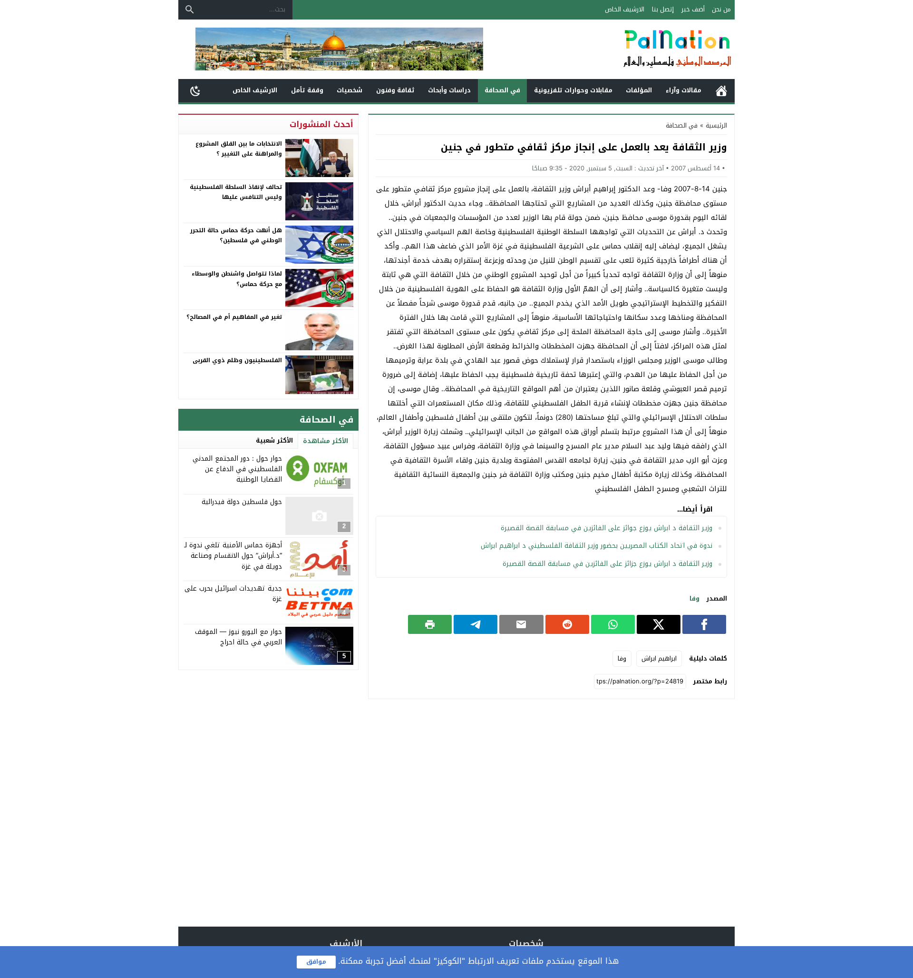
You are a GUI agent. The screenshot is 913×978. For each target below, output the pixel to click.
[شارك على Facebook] (704, 624)
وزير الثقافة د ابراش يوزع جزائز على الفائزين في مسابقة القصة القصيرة (607, 563)
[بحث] (189, 9)
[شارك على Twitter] (658, 624)
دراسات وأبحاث (449, 90)
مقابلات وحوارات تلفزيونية (573, 90)
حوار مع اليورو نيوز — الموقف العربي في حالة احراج (238, 637)
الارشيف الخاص (624, 9)
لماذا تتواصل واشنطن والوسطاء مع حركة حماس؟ (237, 278)
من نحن (721, 9)
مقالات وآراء (683, 90)
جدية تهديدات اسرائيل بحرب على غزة (233, 593)
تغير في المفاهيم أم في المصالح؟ (234, 317)
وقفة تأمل (307, 90)
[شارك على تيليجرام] (475, 624)
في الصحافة (502, 90)
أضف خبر (693, 9)
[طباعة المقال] (429, 624)
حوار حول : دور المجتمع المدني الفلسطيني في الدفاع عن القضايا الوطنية (237, 469)
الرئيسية (721, 90)
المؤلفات (639, 90)
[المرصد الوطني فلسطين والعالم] (629, 49)
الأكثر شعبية (274, 440)
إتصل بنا (663, 9)
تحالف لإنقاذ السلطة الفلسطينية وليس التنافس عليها (236, 192)
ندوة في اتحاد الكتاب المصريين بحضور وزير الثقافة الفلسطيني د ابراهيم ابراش (596, 545)
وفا (694, 598)
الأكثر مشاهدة (325, 441)
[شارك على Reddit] (567, 624)
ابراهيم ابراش (659, 658)
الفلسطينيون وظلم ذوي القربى (237, 360)
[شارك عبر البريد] (521, 624)
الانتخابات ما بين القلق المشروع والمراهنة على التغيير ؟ (238, 148)
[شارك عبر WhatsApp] (612, 624)
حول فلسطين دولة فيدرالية (242, 501)
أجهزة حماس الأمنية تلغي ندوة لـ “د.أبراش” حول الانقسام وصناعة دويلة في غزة (233, 556)
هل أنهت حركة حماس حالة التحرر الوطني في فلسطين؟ (236, 235)
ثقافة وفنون (395, 90)
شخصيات (349, 90)
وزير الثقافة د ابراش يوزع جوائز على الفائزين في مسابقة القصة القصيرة (606, 528)
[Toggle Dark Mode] (195, 90)
